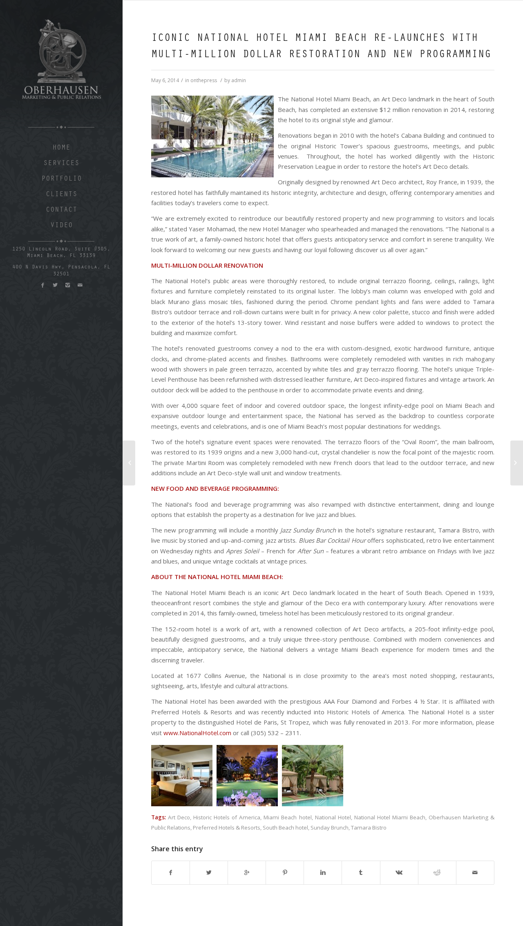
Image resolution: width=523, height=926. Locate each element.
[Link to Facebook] (43, 285)
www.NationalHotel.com (197, 733)
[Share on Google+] (247, 872)
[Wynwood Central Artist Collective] (129, 463)
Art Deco (179, 817)
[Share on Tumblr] (361, 872)
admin (238, 80)
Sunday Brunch (330, 827)
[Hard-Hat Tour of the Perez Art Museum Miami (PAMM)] (516, 463)
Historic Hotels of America (226, 817)
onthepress (203, 80)
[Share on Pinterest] (285, 872)
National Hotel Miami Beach (389, 817)
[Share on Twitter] (209, 872)
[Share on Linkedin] (323, 872)
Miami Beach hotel (287, 817)
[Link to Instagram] (67, 285)
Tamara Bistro (369, 827)
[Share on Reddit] (437, 872)
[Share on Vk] (399, 872)
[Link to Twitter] (55, 285)
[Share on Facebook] (171, 872)
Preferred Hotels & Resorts (226, 827)
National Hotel (333, 817)
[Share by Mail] (475, 872)
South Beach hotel (285, 827)
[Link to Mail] (80, 285)
